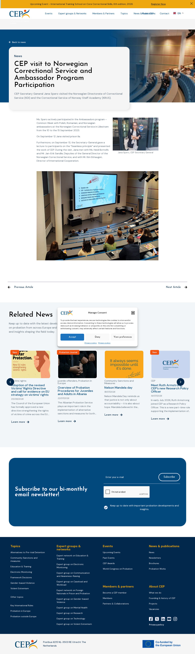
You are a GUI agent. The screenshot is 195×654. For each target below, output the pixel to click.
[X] (158, 619)
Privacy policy (91, 343)
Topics (124, 13)
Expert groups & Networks (72, 13)
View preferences (123, 337)
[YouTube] (170, 619)
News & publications (164, 546)
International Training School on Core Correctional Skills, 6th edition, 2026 (92, 4)
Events (48, 13)
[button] (133, 312)
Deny (97, 337)
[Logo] (20, 13)
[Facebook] (152, 619)
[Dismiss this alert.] (191, 4)
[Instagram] (176, 619)
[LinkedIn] (164, 619)
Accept (72, 337)
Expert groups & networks (69, 547)
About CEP (148, 13)
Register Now (158, 4)
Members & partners (118, 586)
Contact (164, 13)
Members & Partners (103, 13)
